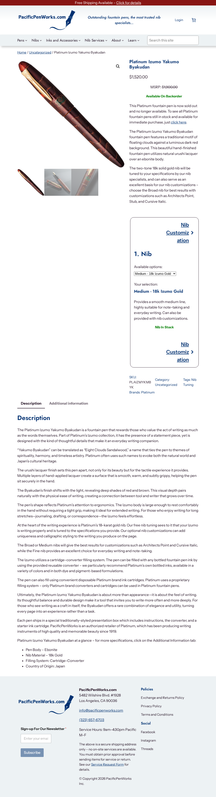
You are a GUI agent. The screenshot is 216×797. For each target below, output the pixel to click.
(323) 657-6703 (91, 720)
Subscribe (32, 752)
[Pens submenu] (26, 40)
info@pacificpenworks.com (101, 710)
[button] (118, 66)
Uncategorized (40, 52)
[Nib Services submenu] (106, 40)
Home (21, 52)
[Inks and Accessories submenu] (79, 40)
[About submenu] (123, 40)
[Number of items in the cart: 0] (194, 20)
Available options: (148, 267)
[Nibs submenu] (41, 40)
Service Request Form (107, 764)
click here (178, 122)
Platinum (148, 392)
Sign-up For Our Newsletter (43, 729)
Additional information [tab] (68, 403)
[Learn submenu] (138, 40)
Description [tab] (31, 403)
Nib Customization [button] (177, 232)
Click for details (128, 3)
